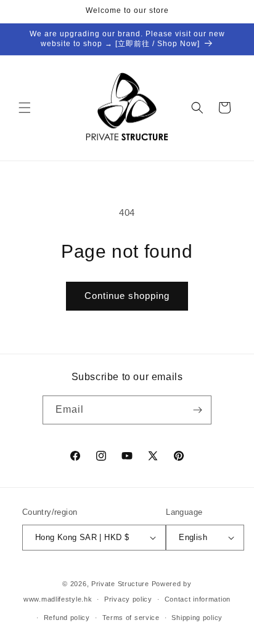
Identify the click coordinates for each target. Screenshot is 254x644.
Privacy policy (128, 599)
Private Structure (120, 583)
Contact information (198, 599)
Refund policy (67, 617)
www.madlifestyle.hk (57, 599)
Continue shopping (127, 295)
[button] (24, 107)
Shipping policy (197, 617)
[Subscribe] (197, 410)
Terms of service (131, 617)
